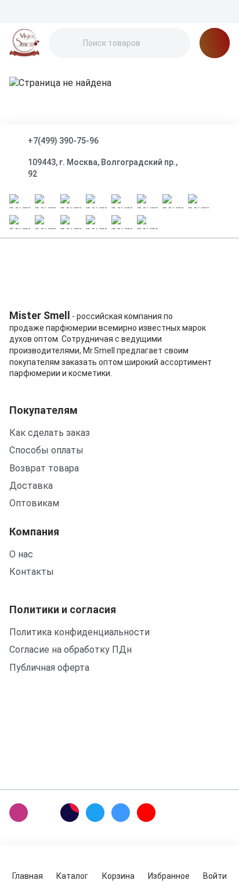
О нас (21, 554)
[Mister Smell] (24, 43)
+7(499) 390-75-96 (63, 140)
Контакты (31, 571)
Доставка (31, 485)
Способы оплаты (46, 450)
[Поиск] (67, 43)
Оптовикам (34, 503)
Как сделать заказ (49, 432)
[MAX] (44, 812)
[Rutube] (69, 812)
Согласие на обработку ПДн (70, 649)
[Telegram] (95, 812)
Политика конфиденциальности (79, 632)
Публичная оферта (49, 667)
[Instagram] (18, 812)
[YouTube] (146, 812)
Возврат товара (44, 468)
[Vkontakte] (120, 812)
